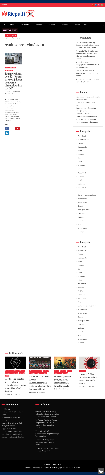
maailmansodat (9, 110)
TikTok (102, 5)
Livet (80, 162)
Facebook (96, 5)
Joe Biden (15, 104)
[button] (101, 471)
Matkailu (81, 165)
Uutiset (81, 217)
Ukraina (7, 116)
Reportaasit (82, 188)
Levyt (80, 158)
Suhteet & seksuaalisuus (87, 195)
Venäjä (12, 116)
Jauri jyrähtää (16, 101)
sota (17, 112)
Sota (7, 67)
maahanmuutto (9, 108)
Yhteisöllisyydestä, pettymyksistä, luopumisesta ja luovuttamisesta (87, 64)
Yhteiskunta (24, 25)
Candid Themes (74, 467)
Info (85, 25)
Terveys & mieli (84, 210)
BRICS (16, 99)
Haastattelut (82, 147)
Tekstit (80, 206)
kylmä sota (8, 106)
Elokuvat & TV (83, 140)
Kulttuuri (51, 25)
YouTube (93, 5)
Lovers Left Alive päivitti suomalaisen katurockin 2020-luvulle (87, 73)
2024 (7, 99)
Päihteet (81, 176)
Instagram (99, 5)
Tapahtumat (82, 199)
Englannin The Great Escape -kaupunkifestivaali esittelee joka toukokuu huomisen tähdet (40, 382)
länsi (12, 106)
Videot (80, 221)
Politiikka (12, 67)
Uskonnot (81, 213)
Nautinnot (38, 25)
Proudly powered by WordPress (37, 467)
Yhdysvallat (8, 120)
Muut (80, 169)
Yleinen (81, 232)
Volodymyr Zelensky (14, 118)
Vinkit (77, 25)
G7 (11, 101)
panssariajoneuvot (10, 112)
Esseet (80, 143)
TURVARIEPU (10, 30)
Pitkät (80, 180)
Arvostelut (65, 25)
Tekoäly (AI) (82, 202)
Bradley (12, 99)
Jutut (12, 25)
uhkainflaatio (12, 114)
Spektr (7, 114)
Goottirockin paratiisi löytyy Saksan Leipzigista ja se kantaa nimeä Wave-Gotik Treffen (87, 44)
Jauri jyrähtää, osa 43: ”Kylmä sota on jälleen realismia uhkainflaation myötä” (13, 81)
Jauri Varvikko (9, 104)
